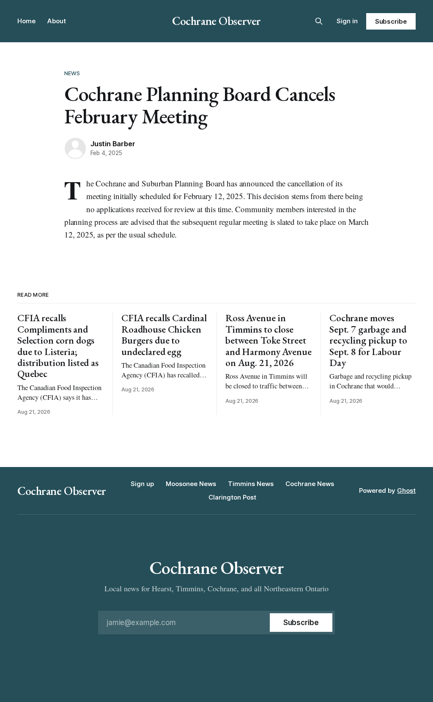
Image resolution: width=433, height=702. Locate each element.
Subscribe (391, 21)
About (56, 21)
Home (26, 21)
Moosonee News (191, 484)
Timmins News (251, 484)
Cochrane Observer (216, 20)
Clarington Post (232, 497)
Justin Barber (112, 143)
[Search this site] (319, 21)
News (72, 73)
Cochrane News (309, 484)
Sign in (347, 21)
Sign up (142, 484)
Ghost (406, 490)
